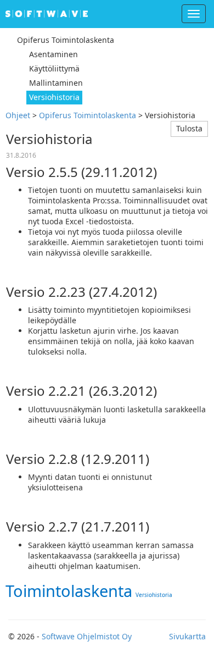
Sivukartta (187, 636)
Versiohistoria (154, 595)
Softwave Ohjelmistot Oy (87, 636)
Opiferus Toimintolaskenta (87, 115)
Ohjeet (17, 115)
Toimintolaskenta (68, 590)
